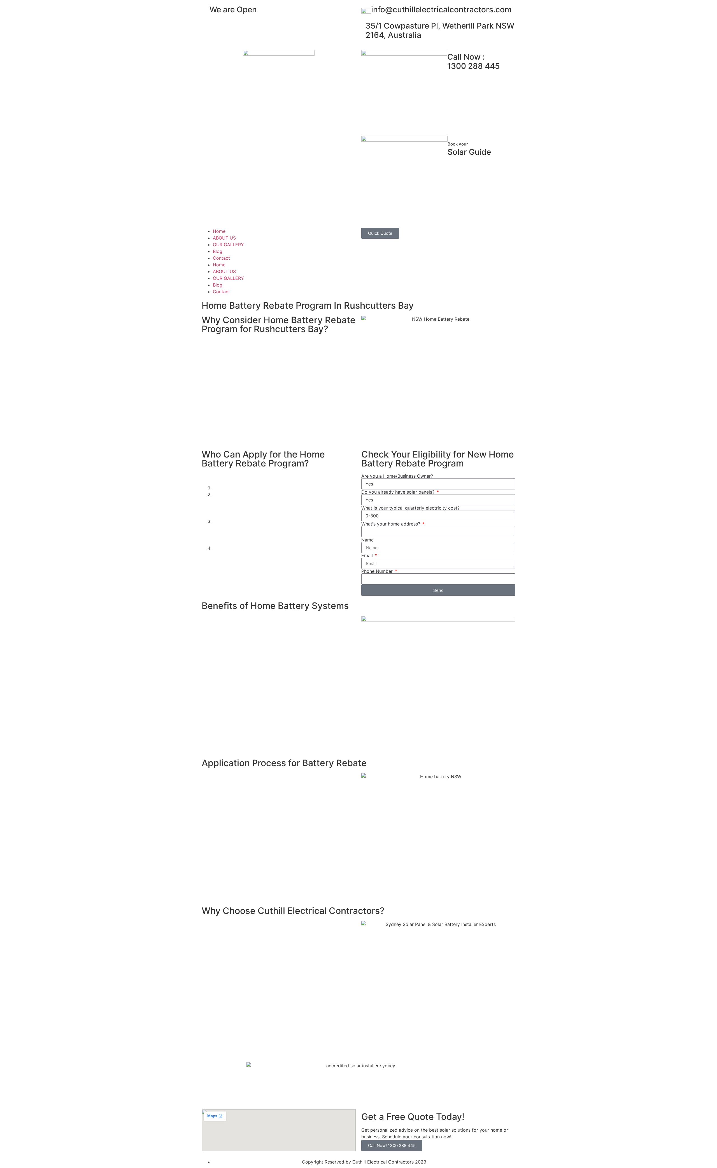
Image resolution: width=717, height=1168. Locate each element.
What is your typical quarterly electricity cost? (410, 508)
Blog (217, 251)
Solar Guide (469, 149)
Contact (221, 258)
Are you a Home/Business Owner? (397, 476)
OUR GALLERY (228, 244)
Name (367, 540)
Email (367, 555)
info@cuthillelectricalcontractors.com (441, 9)
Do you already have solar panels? (398, 492)
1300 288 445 (473, 61)
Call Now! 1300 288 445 (392, 1145)
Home (219, 231)
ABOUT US (224, 238)
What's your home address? (391, 524)
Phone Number (377, 571)
